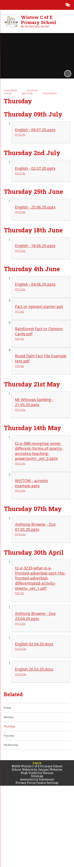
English (27, 93)
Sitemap (37, 776)
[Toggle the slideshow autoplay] (67, 73)
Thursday (50, 93)
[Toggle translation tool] (68, 5)
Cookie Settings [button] (47, 783)
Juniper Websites (50, 769)
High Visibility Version (37, 773)
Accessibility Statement (37, 779)
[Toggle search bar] (58, 5)
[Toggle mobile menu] (5, 5)
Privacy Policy (26, 783)
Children (10, 90)
